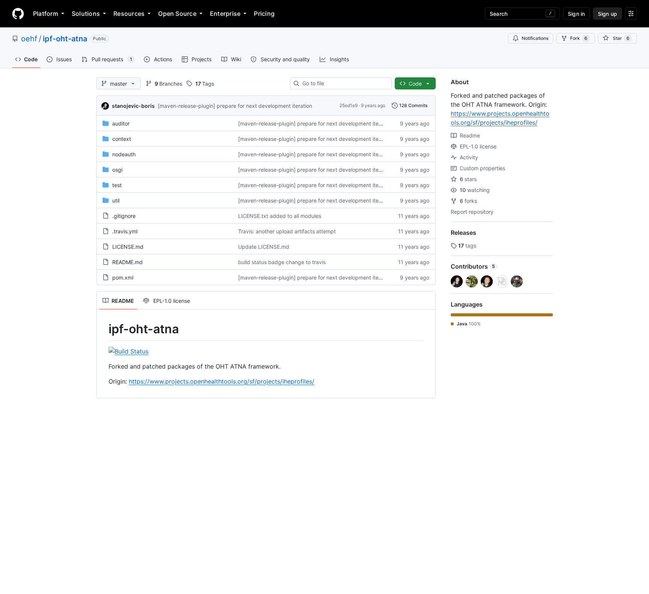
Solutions (86, 13)
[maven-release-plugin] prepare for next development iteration (235, 106)
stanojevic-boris (133, 106)
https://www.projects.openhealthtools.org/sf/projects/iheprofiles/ (221, 381)
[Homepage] (18, 14)
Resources (129, 13)
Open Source (177, 13)
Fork (578, 38)
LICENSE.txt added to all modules (279, 216)
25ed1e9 (349, 105)
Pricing (264, 13)
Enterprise (225, 13)
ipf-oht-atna (65, 38)
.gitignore (124, 216)
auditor (121, 123)
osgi (117, 169)
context (121, 139)
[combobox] (343, 83)
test (117, 185)
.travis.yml (124, 231)
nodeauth (124, 154)
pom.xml (122, 277)
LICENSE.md (127, 246)
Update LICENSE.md (263, 246)
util (115, 200)
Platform (45, 13)
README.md (127, 262)
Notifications (535, 38)
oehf (29, 38)
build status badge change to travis (282, 262)
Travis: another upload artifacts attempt (287, 231)
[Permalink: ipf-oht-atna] (103, 329)
